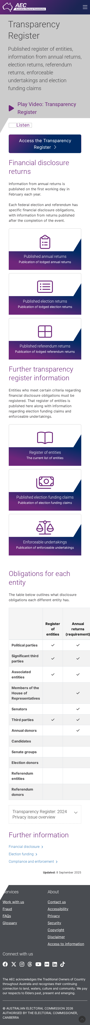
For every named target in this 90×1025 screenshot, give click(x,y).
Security (54, 923)
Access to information (66, 944)
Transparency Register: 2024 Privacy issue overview (39, 814)
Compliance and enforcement (31, 861)
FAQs (7, 916)
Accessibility (58, 909)
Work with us (13, 902)
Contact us (57, 902)
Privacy (54, 916)
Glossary (10, 923)
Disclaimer (56, 937)
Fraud (7, 909)
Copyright (56, 930)
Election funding (21, 854)
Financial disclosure (24, 847)
